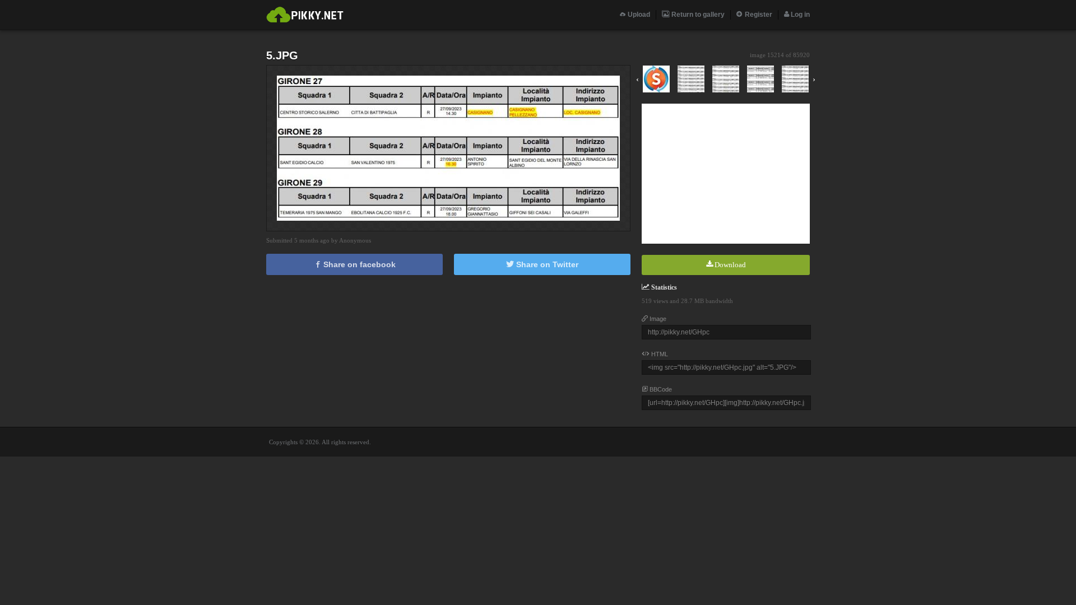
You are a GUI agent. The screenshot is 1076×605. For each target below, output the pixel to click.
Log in (799, 14)
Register (757, 14)
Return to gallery (697, 14)
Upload (638, 14)
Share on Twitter (546, 264)
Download (729, 264)
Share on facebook (358, 264)
